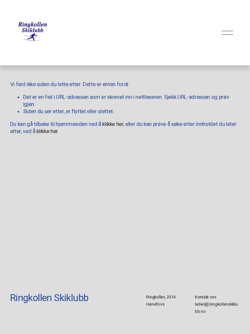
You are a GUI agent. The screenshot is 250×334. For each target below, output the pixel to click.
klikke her (112, 124)
